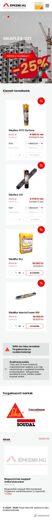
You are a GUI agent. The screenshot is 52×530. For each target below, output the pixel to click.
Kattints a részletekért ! (18, 56)
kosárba (34, 273)
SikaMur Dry (16, 259)
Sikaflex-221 (16, 194)
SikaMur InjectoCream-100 (24, 312)
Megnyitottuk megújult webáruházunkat (17, 480)
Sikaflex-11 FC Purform (21, 130)
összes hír (44, 439)
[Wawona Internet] (41, 516)
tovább (8, 494)
